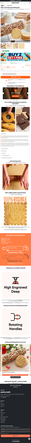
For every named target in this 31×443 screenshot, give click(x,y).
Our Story (2, 403)
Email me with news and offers (5, 433)
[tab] (15, 134)
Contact (2, 414)
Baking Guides (3, 412)
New (1, 402)
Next (29, 27)
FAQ (1, 411)
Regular (8, 67)
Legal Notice (3, 422)
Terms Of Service (3, 419)
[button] (15, 74)
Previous (2, 118)
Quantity (2, 69)
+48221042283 (3, 397)
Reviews (2, 406)
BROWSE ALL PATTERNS (15, 377)
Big (23, 67)
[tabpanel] (8, 119)
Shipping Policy (3, 418)
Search (2, 415)
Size (1, 65)
